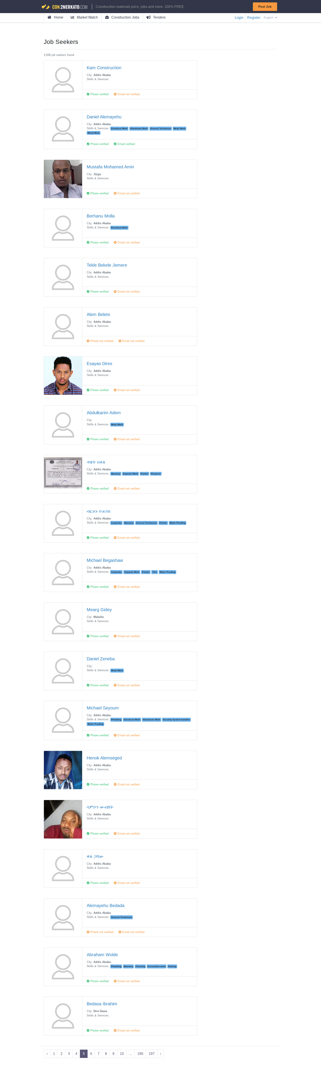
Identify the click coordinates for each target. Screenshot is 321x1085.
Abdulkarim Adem (104, 412)
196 (140, 1054)
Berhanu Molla (101, 216)
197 (152, 1054)
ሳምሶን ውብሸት (100, 807)
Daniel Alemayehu (104, 116)
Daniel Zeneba (101, 658)
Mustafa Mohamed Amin (110, 166)
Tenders (159, 17)
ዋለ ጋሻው (95, 856)
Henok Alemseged (104, 758)
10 (122, 1054)
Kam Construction (104, 67)
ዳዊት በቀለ (96, 462)
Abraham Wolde (102, 954)
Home (58, 17)
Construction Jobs (124, 17)
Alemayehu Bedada (105, 905)
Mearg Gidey (99, 609)
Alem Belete (98, 314)
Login (239, 17)
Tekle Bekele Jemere (107, 265)
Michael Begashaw (105, 560)
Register (253, 17)
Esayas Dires (99, 363)
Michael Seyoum (103, 708)
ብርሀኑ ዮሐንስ (98, 511)
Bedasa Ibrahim (102, 1003)
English (269, 17)
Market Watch (87, 17)
